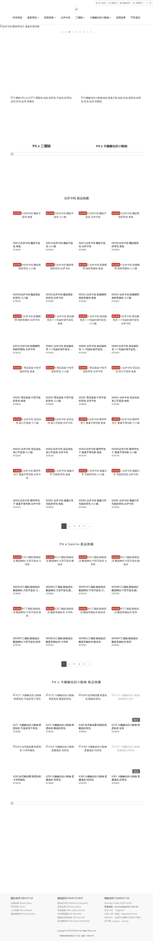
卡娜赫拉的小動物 (100, 17)
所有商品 (17, 17)
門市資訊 (135, 17)
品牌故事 (121, 17)
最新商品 (32, 17)
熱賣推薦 (49, 17)
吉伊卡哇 (65, 17)
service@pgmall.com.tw (126, 906)
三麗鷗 (79, 17)
